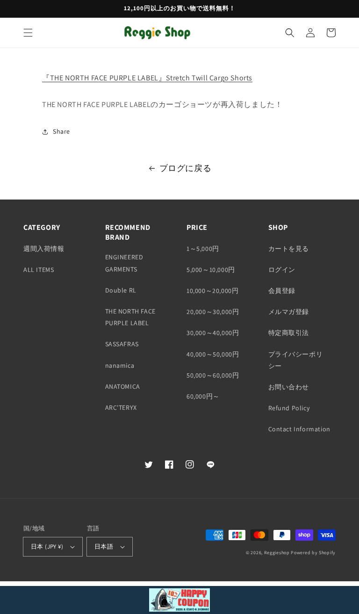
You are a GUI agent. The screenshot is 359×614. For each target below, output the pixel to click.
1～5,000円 (203, 248)
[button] (28, 32)
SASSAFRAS (122, 344)
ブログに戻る (185, 168)
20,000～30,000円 (213, 311)
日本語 (103, 546)
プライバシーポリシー (295, 360)
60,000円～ (203, 396)
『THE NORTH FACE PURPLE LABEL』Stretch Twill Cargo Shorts (147, 78)
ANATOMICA (122, 386)
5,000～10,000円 (211, 269)
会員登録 (281, 290)
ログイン (281, 269)
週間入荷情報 (44, 248)
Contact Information (299, 429)
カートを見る (288, 248)
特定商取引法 (288, 332)
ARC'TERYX (121, 407)
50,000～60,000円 (213, 375)
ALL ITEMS (38, 269)
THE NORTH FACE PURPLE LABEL (130, 317)
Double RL (120, 290)
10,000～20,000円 (212, 290)
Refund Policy (289, 408)
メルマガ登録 (288, 311)
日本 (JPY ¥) (47, 546)
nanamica (120, 365)
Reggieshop (277, 553)
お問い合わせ (288, 387)
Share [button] (61, 131)
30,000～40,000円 (213, 332)
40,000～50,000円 (213, 354)
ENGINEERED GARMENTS (124, 263)
